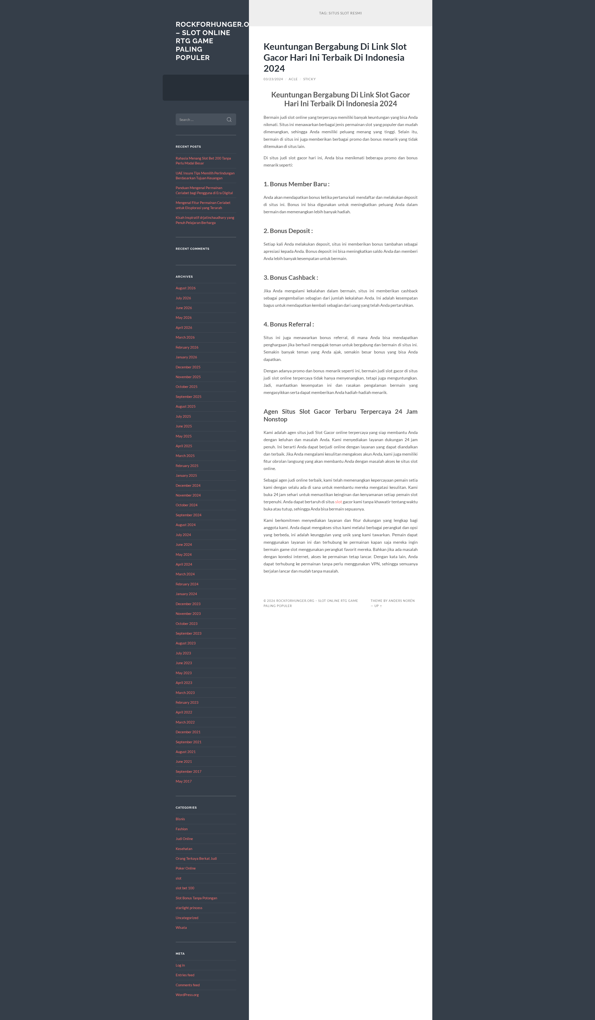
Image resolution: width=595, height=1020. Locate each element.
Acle (293, 79)
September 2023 (189, 633)
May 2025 (184, 436)
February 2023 (187, 702)
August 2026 (186, 288)
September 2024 (189, 515)
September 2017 (189, 771)
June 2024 (184, 544)
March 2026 (185, 337)
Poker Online (186, 868)
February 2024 (187, 584)
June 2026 (184, 308)
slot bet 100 (185, 888)
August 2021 (186, 752)
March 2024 (185, 574)
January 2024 (186, 594)
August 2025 (186, 406)
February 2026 (187, 347)
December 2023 (188, 604)
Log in (180, 965)
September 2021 (189, 742)
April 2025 (184, 446)
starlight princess (189, 908)
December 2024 (188, 485)
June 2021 (184, 761)
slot (179, 878)
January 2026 (186, 357)
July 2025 (183, 416)
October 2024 (187, 505)
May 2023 (184, 673)
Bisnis (180, 819)
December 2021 (188, 732)
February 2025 (187, 465)
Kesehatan (184, 849)
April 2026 (184, 327)
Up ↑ (378, 606)
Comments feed (188, 985)
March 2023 (185, 692)
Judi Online (184, 839)
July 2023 (183, 653)
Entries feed (185, 975)
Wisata (181, 927)
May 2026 (184, 317)
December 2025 (188, 367)
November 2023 (188, 613)
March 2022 (185, 722)
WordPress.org (187, 995)
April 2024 (184, 564)
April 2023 (184, 682)
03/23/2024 (273, 79)
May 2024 (184, 554)
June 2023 (184, 663)
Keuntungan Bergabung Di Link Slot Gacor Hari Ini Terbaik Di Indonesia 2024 (335, 57)
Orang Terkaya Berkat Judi (196, 858)
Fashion (182, 829)
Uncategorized (187, 918)
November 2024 (188, 495)
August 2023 (186, 643)
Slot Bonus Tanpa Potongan (196, 898)
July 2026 (183, 298)
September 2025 (189, 396)
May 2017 (184, 781)
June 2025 (184, 426)
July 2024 (183, 535)
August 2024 (186, 525)
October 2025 (187, 386)
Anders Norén (402, 601)
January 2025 (186, 475)
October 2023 (187, 623)
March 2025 (185, 455)
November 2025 (188, 377)
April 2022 (184, 712)
